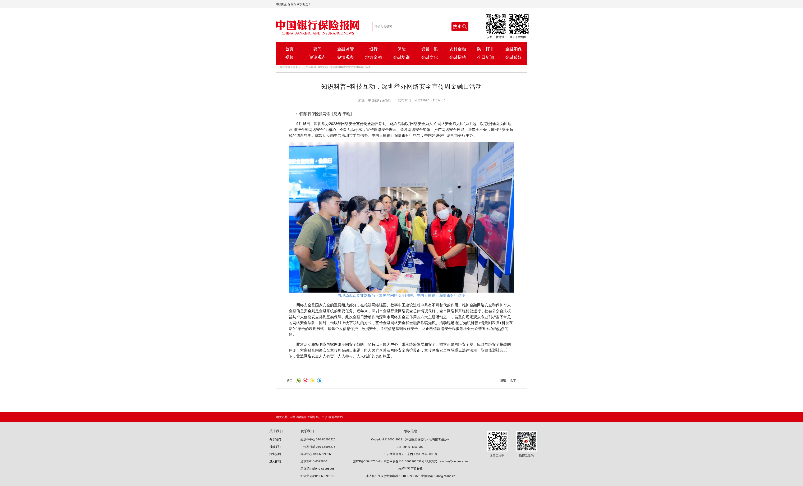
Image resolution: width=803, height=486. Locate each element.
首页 (295, 67)
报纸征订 (275, 446)
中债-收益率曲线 (332, 417)
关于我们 (275, 439)
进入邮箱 (275, 461)
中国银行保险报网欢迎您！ (293, 4)
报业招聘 (275, 454)
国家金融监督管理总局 (304, 417)
